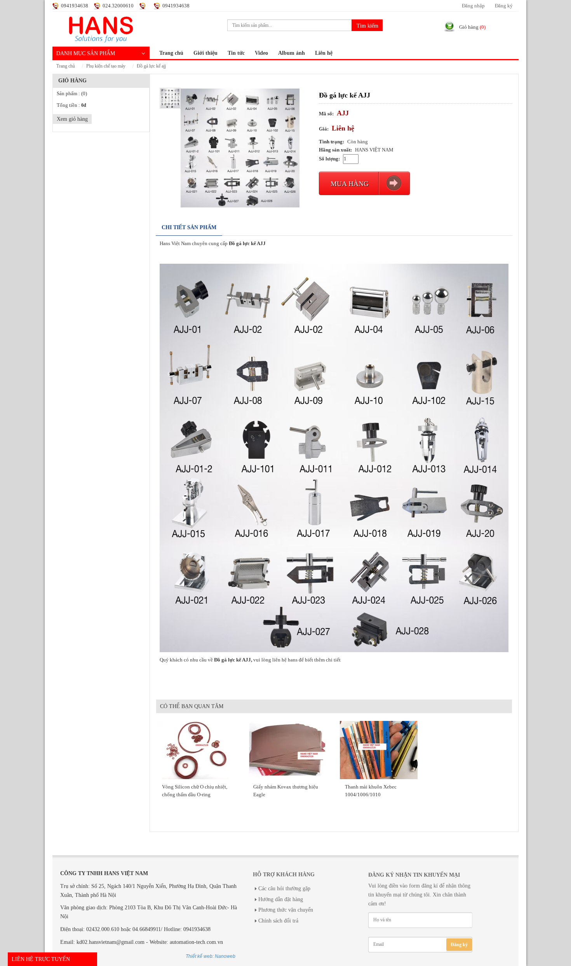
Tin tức (236, 53)
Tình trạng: (331, 141)
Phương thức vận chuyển (285, 910)
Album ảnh (291, 53)
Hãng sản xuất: (335, 150)
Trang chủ (171, 53)
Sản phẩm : (72, 93)
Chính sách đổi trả (278, 921)
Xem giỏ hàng (72, 119)
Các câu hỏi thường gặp (284, 888)
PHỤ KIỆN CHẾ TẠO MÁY (105, 66)
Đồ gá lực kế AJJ (151, 66)
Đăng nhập (473, 6)
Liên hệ (324, 53)
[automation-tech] (101, 28)
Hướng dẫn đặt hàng (280, 899)
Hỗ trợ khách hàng (284, 874)
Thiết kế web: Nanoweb (210, 956)
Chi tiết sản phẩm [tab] (189, 227)
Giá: (324, 129)
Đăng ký (504, 6)
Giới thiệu (205, 53)
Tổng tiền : (71, 105)
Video (261, 53)
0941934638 (74, 6)
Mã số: (326, 114)
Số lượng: (329, 159)
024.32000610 (118, 6)
